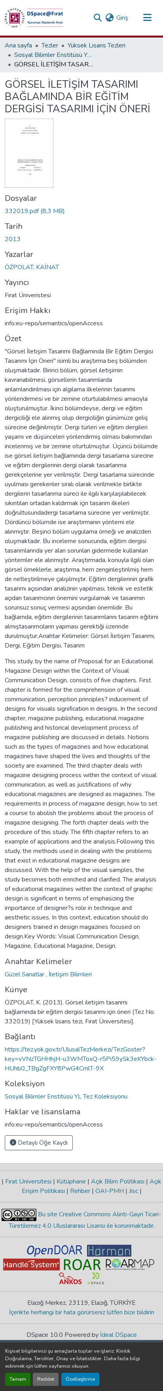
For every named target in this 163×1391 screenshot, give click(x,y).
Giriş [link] (122, 17)
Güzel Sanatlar (25, 974)
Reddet (45, 1379)
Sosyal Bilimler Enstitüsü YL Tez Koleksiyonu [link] (53, 55)
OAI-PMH (109, 1191)
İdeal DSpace (118, 1335)
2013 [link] (13, 239)
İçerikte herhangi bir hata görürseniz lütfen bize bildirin (81, 1312)
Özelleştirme (80, 1379)
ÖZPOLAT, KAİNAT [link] (32, 267)
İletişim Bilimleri (70, 974)
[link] (81, 211)
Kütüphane (71, 1181)
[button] (34, 18)
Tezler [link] (50, 45)
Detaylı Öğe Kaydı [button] (42, 1142)
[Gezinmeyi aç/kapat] (147, 17)
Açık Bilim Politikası (117, 1181)
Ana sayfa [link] (18, 45)
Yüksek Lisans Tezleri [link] (96, 45)
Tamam (17, 1379)
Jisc (133, 1191)
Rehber (80, 1191)
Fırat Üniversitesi (28, 1181)
